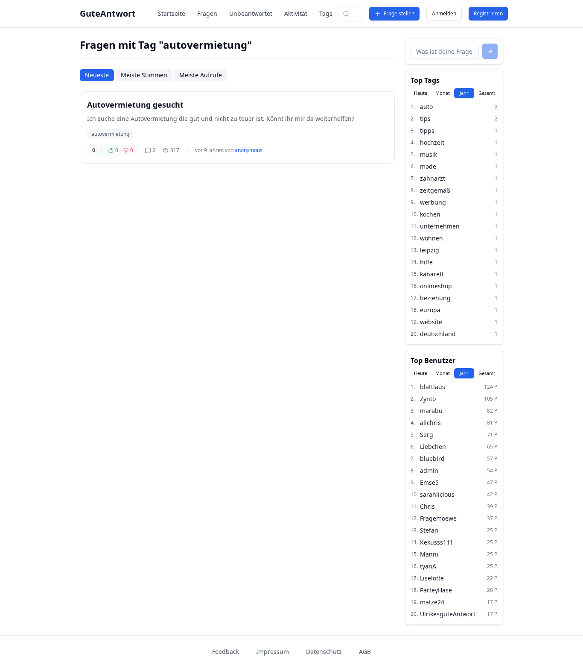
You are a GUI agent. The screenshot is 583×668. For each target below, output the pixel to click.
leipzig (429, 250)
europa (430, 310)
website (431, 322)
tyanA (428, 566)
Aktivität (295, 13)
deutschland (438, 334)
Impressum (272, 651)
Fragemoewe (438, 518)
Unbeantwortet (250, 13)
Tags (325, 13)
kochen (430, 214)
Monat (442, 93)
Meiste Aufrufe (200, 75)
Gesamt (486, 93)
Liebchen (433, 446)
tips (425, 118)
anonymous (248, 150)
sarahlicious (437, 494)
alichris (430, 423)
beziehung (435, 298)
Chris (427, 506)
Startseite (171, 13)
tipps (427, 130)
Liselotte (432, 578)
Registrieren (488, 13)
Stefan (429, 530)
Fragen (207, 13)
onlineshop (436, 286)
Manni (429, 554)
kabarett (432, 274)
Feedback (225, 651)
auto (426, 107)
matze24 (432, 602)
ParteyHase (436, 590)
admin (429, 470)
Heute (420, 93)
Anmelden (444, 13)
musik (428, 154)
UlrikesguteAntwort (447, 614)
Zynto (428, 399)
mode (428, 166)
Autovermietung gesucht (135, 105)
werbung (433, 202)
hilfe (426, 262)
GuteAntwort (108, 13)
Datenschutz (324, 651)
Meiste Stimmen (144, 75)
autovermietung (110, 134)
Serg (426, 435)
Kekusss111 (436, 542)
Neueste (97, 75)
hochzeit (432, 142)
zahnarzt (432, 178)
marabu (431, 411)
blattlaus (432, 387)
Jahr (464, 93)
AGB (365, 651)
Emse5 (429, 482)
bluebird (432, 458)
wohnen (431, 238)
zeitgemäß (435, 190)
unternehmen (440, 226)
